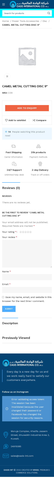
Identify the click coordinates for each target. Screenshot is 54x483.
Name (6, 271)
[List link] (27, 446)
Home (6, 21)
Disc (45, 21)
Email (6, 284)
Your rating (9, 232)
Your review (9, 237)
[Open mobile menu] (3, 4)
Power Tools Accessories (26, 21)
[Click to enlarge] (7, 76)
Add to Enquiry (27, 108)
